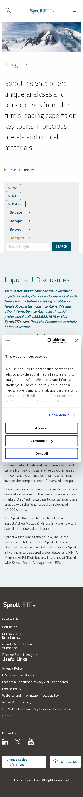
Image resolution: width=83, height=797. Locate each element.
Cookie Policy (12, 689)
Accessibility (69, 762)
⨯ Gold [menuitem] (12, 196)
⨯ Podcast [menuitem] (15, 204)
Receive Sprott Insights (20, 654)
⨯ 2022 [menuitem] (12, 188)
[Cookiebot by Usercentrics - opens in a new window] (49, 341)
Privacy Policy (12, 668)
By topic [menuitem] (16, 221)
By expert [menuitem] (17, 237)
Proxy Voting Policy (16, 702)
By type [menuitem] (15, 229)
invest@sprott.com (17, 644)
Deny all (41, 453)
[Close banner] (76, 340)
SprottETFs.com (16, 321)
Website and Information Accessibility (30, 695)
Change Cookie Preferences (17, 762)
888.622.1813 (12, 633)
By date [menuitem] (16, 212)
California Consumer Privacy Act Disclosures (35, 682)
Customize (39, 441)
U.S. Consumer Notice (18, 675)
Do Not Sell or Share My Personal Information (36, 709)
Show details (59, 415)
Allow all (41, 428)
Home (6, 716)
